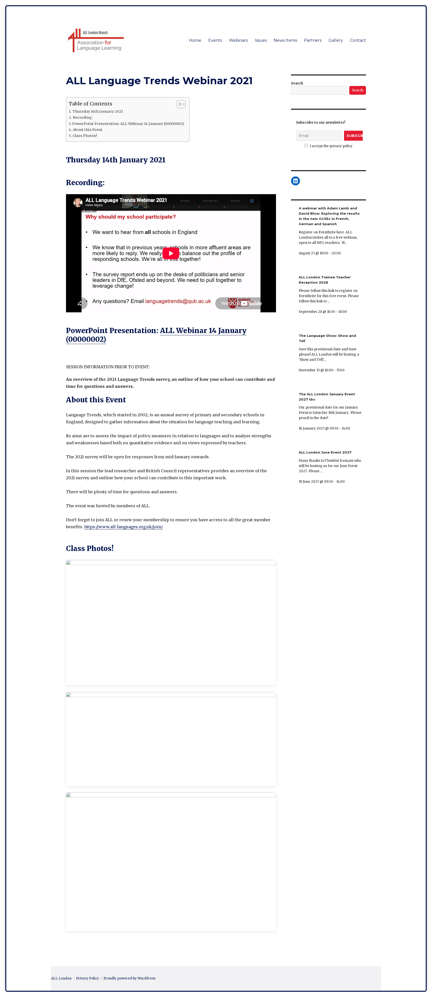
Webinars (238, 40)
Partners (313, 40)
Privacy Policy (87, 978)
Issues (261, 40)
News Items (285, 40)
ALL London (61, 978)
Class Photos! (84, 135)
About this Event (87, 129)
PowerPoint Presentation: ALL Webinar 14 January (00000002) (128, 123)
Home (195, 40)
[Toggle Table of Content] (178, 104)
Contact (358, 40)
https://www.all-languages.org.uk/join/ (123, 526)
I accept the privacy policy (330, 146)
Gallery (335, 40)
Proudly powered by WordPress (130, 978)
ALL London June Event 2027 (325, 452)
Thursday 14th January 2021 (97, 111)
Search (297, 83)
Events (215, 40)
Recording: (83, 117)
